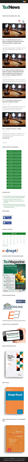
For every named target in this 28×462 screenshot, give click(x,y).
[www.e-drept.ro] (14, 251)
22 (7, 242)
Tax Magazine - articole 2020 (14, 169)
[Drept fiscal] (14, 401)
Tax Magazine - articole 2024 (14, 157)
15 (7, 240)
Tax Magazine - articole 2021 (14, 166)
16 (10, 240)
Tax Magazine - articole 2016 (14, 181)
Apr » (6, 245)
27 (23, 242)
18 (17, 240)
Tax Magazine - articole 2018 (14, 175)
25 (17, 242)
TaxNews (13, 458)
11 (17, 239)
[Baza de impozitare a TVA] (14, 364)
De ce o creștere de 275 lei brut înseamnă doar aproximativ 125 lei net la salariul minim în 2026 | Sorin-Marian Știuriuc (14, 206)
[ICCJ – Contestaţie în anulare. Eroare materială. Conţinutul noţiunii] (14, 90)
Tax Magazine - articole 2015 (14, 184)
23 (10, 242)
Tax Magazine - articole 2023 (14, 160)
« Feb (3, 245)
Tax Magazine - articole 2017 (14, 178)
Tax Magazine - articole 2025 (14, 154)
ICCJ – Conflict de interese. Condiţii (11, 128)
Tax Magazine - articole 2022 (14, 163)
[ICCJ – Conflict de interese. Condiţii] (14, 119)
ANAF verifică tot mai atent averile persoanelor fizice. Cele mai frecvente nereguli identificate (14, 197)
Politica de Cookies (8, 460)
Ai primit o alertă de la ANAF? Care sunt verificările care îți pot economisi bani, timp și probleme (14, 201)
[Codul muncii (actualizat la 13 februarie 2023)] (14, 439)
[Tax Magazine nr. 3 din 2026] (14, 275)
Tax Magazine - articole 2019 (14, 172)
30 (10, 244)
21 (4, 242)
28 (4, 244)
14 (4, 240)
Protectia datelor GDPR (19, 460)
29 (7, 244)
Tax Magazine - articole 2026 (14, 151)
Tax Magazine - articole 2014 (14, 187)
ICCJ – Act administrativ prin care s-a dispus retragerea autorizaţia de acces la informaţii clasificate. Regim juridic (13, 41)
